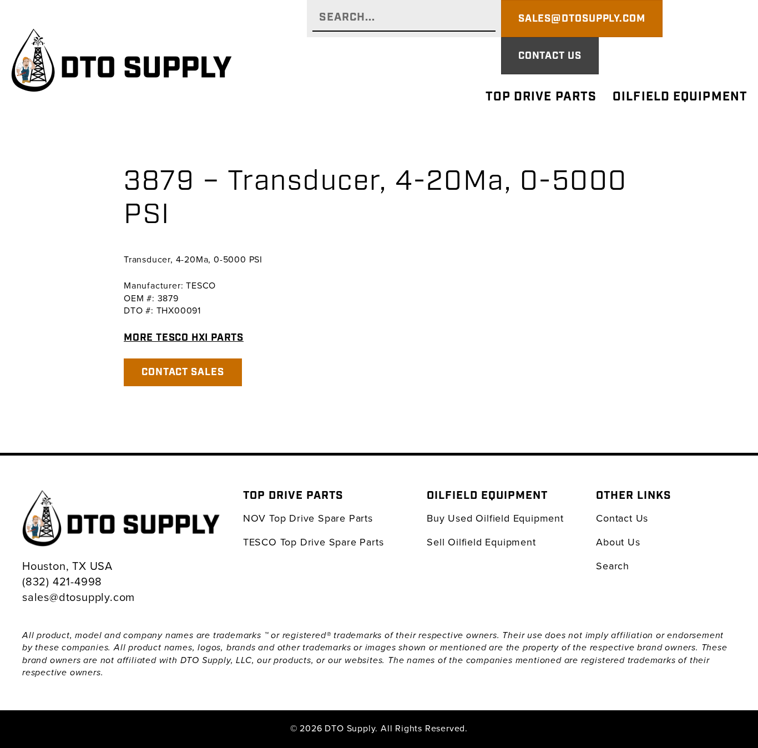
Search (612, 566)
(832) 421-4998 (62, 581)
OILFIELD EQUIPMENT (680, 97)
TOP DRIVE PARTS (541, 97)
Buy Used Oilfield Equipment (495, 518)
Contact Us (622, 518)
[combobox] (403, 19)
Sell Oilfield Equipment (481, 542)
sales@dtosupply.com (78, 597)
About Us (618, 542)
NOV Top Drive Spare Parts (308, 518)
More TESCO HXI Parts (184, 337)
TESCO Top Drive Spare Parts (313, 542)
